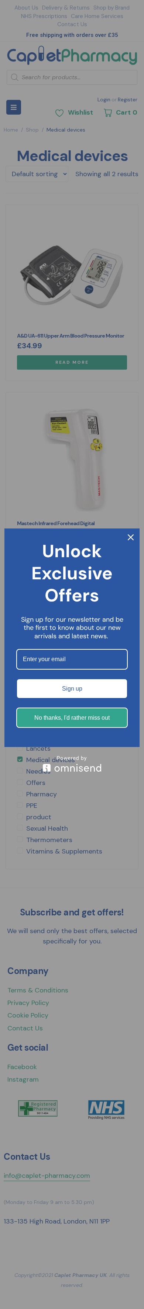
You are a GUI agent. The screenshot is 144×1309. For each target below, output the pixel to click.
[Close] (131, 537)
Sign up (72, 688)
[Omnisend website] (72, 764)
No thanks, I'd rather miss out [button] (72, 718)
